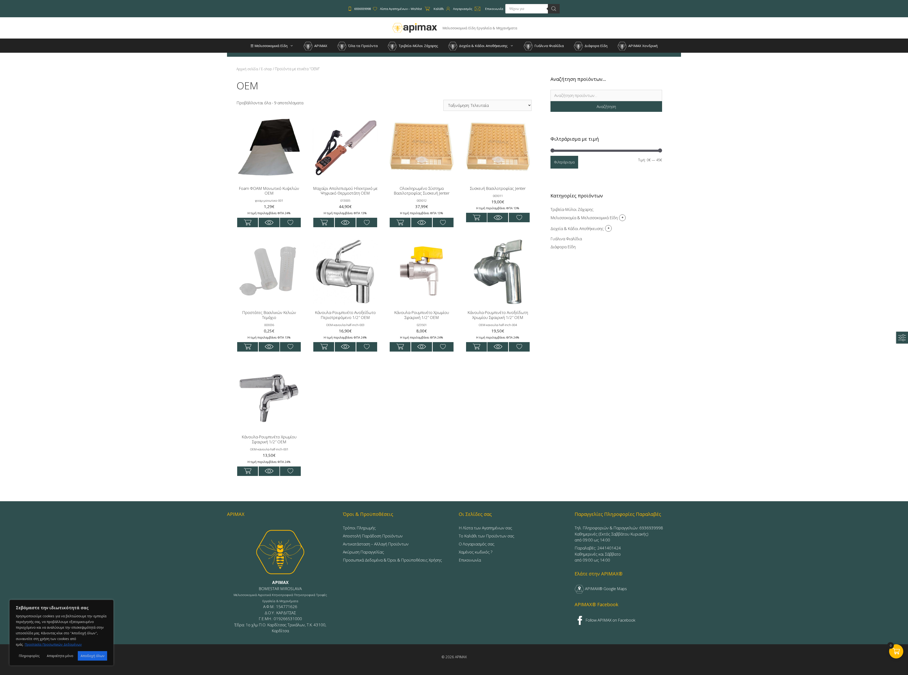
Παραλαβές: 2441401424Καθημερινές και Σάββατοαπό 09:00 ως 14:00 (598, 554)
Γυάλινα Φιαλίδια (548, 45)
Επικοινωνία (470, 560)
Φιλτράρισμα (564, 162)
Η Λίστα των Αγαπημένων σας (485, 528)
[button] (293, 46)
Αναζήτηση (606, 106)
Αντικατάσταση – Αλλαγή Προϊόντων (376, 544)
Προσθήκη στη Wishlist (290, 222)
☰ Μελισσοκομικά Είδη (269, 45)
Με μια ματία (269, 222)
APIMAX (320, 45)
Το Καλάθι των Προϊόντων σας (486, 536)
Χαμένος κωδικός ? (476, 552)
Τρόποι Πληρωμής (359, 528)
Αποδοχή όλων (93, 655)
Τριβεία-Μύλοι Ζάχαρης (417, 45)
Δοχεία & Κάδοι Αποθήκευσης (483, 45)
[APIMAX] (414, 27)
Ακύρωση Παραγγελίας (363, 552)
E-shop (266, 69)
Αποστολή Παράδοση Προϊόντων (373, 536)
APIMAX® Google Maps (605, 588)
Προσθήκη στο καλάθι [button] (247, 222)
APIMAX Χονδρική (642, 45)
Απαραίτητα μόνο (60, 655)
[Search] (554, 8)
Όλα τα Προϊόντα (362, 45)
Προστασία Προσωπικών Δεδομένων (53, 644)
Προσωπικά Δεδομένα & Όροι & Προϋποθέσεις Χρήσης (392, 560)
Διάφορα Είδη (595, 45)
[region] (61, 633)
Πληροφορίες (29, 655)
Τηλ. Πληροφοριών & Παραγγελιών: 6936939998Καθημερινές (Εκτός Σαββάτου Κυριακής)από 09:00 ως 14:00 (619, 534)
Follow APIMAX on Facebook (610, 620)
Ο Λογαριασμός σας (476, 544)
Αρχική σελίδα (247, 69)
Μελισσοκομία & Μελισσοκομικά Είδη (584, 217)
